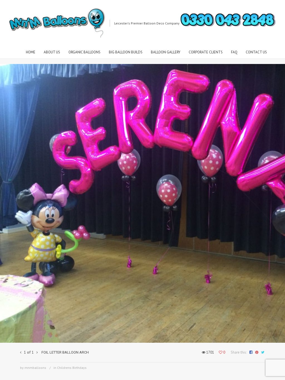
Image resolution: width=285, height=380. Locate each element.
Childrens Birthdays (72, 368)
